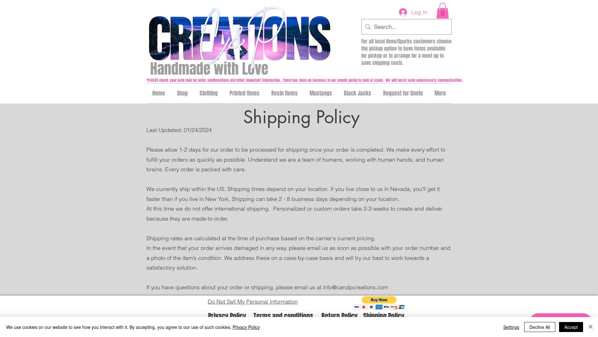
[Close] (590, 327)
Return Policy (339, 316)
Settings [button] (511, 327)
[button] (442, 10)
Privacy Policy (227, 316)
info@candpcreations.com (355, 287)
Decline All (539, 327)
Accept (571, 327)
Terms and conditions (283, 316)
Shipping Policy (383, 316)
